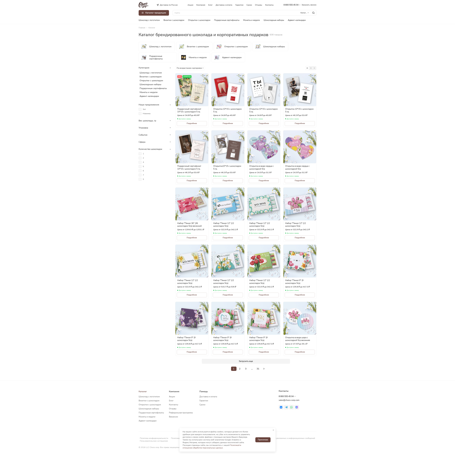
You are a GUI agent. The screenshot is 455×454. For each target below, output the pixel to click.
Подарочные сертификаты (153, 88)
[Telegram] (286, 407)
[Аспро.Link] (296, 407)
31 (258, 368)
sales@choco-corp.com (289, 400)
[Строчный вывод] (311, 68)
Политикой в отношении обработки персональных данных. (212, 446)
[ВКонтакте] (281, 407)
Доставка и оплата (208, 396)
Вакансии (173, 416)
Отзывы (172, 408)
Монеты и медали (149, 92)
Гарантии (203, 400)
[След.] (264, 369)
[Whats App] (291, 407)
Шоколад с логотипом (151, 72)
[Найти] (313, 13)
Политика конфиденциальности (154, 438)
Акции (172, 396)
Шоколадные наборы (150, 84)
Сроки (202, 404)
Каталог (143, 391)
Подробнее (192, 123)
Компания (174, 391)
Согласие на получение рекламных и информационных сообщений (285, 438)
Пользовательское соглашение (154, 441)
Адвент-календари (149, 96)
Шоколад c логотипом (149, 396)
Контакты (173, 404)
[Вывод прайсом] (314, 68)
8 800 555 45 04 (291, 5)
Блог (171, 400)
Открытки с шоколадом (151, 80)
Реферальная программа (181, 412)
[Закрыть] (273, 430)
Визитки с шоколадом (151, 76)
